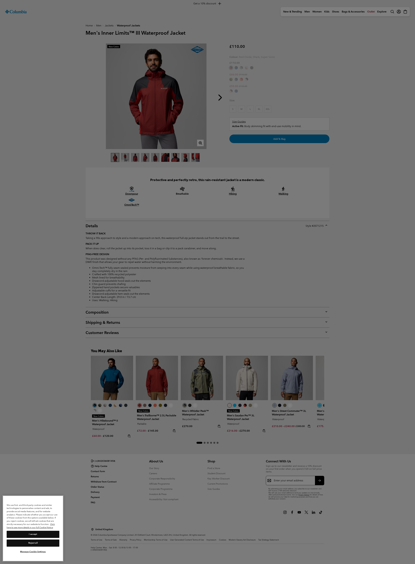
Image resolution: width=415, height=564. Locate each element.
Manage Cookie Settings (33, 551)
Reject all (33, 542)
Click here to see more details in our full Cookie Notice (31, 526)
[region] (33, 528)
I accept (33, 534)
